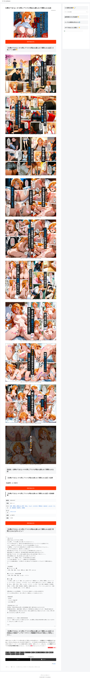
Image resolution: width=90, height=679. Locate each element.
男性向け (41, 506)
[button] (43, 659)
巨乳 (11, 506)
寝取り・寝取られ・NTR (18, 506)
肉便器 (23, 507)
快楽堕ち (19, 507)
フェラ (30, 506)
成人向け (45, 506)
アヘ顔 (8, 652)
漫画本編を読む (31, 41)
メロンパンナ (13, 511)
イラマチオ (35, 506)
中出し (26, 506)
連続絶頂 (14, 507)
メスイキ (50, 506)
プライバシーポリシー (45, 675)
